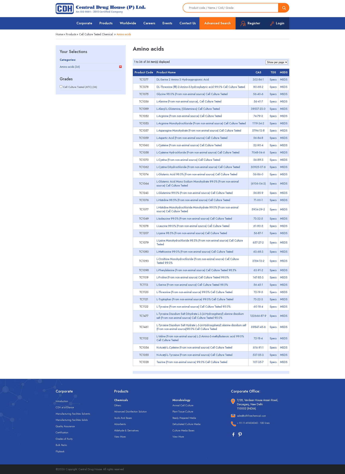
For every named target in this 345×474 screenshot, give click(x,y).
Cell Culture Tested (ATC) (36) (80, 87)
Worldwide (128, 23)
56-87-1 (258, 233)
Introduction (62, 401)
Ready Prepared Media (184, 418)
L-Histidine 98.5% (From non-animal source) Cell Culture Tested (193, 200)
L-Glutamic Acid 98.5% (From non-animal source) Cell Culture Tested (197, 174)
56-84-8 (258, 138)
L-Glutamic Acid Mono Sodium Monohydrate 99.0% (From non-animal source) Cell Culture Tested (198, 183)
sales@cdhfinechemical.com (251, 416)
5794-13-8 (258, 130)
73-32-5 (258, 219)
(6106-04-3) (258, 183)
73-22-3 (258, 299)
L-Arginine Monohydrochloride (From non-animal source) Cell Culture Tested (201, 123)
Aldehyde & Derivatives (126, 430)
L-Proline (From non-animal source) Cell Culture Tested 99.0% (193, 277)
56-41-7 (258, 101)
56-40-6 (258, 94)
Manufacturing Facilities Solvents (73, 414)
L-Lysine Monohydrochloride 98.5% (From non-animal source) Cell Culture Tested (200, 242)
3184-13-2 (258, 261)
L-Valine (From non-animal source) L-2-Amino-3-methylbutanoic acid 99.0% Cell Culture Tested (200, 338)
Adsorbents (120, 424)
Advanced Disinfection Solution (130, 411)
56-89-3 (258, 160)
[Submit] (284, 8)
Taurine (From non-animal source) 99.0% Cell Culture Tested (192, 362)
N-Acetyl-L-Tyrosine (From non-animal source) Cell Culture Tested (194, 355)
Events (167, 23)
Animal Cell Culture (182, 405)
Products (106, 23)
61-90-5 (258, 226)
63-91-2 (258, 270)
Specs (273, 79)
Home (59, 34)
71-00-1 (258, 200)
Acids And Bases (123, 418)
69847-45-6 (258, 327)
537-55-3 (258, 355)
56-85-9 (258, 193)
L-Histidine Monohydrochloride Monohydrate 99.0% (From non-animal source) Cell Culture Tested (197, 209)
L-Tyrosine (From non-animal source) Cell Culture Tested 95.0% (193, 307)
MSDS (284, 79)
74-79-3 (258, 116)
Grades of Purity (64, 439)
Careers (149, 23)
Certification (62, 432)
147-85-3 (258, 277)
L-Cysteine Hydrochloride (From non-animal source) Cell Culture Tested (198, 152)
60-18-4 (258, 307)
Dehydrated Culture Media (186, 424)
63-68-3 (258, 252)
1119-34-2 (258, 123)
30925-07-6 (258, 167)
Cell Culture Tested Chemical (96, 34)
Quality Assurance (65, 426)
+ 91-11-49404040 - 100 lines (253, 423)
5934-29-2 (258, 209)
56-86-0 (258, 174)
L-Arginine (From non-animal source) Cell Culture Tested (189, 116)
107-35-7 (258, 362)
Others (117, 405)
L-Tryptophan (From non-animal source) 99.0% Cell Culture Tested (195, 299)
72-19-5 (258, 292)
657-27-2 (258, 242)
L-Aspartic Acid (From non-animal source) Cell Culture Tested (192, 138)
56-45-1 (258, 285)
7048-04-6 (258, 152)
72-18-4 (258, 338)
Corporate (84, 23)
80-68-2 (258, 87)
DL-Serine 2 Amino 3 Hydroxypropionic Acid (183, 79)
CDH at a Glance (65, 407)
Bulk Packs (61, 445)
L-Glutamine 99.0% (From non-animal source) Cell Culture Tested (195, 193)
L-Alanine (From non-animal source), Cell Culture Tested (189, 101)
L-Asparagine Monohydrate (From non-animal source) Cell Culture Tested (199, 130)
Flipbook (60, 451)
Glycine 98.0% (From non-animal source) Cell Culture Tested (192, 94)
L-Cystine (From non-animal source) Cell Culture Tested (188, 160)
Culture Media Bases (183, 430)
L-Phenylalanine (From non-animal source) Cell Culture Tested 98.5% (196, 270)
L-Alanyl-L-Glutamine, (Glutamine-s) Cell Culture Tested (188, 109)
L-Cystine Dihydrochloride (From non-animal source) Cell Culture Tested (198, 167)
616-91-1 (258, 347)
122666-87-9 (258, 316)
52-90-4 (258, 145)
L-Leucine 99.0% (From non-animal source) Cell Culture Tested (193, 226)
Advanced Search (217, 23)
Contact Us (187, 23)
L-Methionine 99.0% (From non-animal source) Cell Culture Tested (195, 252)
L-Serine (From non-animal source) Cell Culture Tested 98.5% (192, 285)
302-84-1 (258, 79)
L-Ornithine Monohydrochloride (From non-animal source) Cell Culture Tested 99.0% (198, 261)
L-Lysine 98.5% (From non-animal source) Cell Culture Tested (192, 233)
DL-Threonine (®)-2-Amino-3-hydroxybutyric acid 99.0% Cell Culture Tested (201, 87)
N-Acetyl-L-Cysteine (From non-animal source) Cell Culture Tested (194, 347)
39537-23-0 (258, 109)
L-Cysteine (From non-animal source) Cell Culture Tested (189, 145)
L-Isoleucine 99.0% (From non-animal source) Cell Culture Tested (194, 219)
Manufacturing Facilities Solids (72, 420)
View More (120, 437)
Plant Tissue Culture (182, 411)
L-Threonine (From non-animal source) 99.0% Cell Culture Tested (194, 292)
